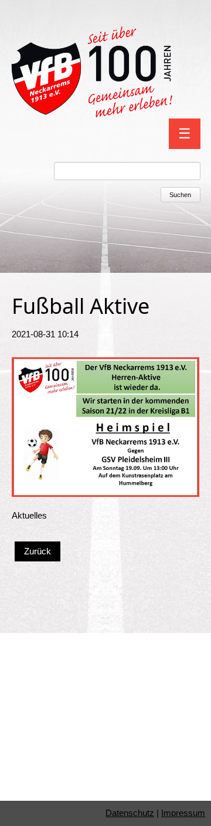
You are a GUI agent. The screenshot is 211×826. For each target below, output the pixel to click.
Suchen (180, 194)
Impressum (183, 813)
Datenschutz (130, 813)
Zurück (37, 551)
